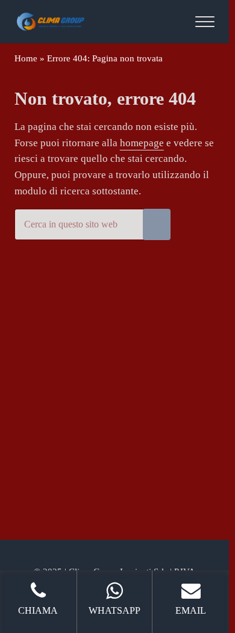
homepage (142, 143)
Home (25, 58)
